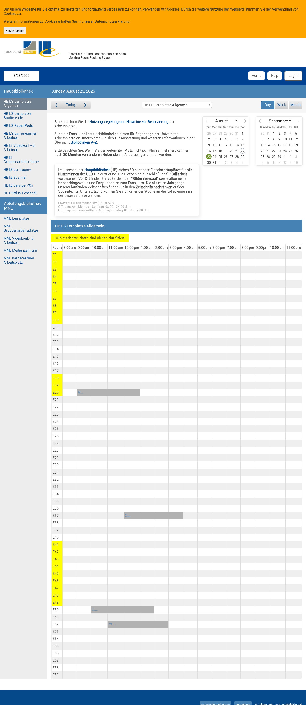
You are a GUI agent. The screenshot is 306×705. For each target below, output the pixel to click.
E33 (56, 486)
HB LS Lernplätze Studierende (17, 115)
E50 (56, 610)
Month (295, 105)
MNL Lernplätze (16, 218)
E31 (56, 472)
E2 (55, 262)
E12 (56, 334)
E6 (55, 291)
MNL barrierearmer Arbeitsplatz (19, 260)
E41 (56, 544)
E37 (56, 516)
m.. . (111, 624)
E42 (56, 552)
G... (80, 392)
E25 (56, 429)
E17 (56, 371)
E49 (56, 602)
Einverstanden (15, 30)
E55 (56, 646)
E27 (56, 443)
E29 (56, 458)
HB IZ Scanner (15, 177)
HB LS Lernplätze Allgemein (17, 103)
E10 (56, 320)
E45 (56, 573)
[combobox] (177, 105)
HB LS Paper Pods (18, 125)
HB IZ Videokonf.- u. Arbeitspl (20, 147)
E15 (56, 356)
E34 (56, 494)
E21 (56, 400)
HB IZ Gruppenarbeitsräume (21, 159)
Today (71, 105)
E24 (56, 421)
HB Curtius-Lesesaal (20, 193)
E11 (56, 327)
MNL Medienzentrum (20, 250)
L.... (95, 609)
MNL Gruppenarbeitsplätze (21, 228)
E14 (56, 349)
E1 (55, 255)
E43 (56, 559)
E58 (56, 668)
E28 (56, 450)
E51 (56, 617)
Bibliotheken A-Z (84, 142)
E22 (56, 407)
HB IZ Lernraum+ (17, 170)
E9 (55, 313)
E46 (56, 581)
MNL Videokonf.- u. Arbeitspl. (19, 240)
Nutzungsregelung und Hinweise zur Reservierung (128, 122)
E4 (55, 276)
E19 (56, 385)
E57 (56, 660)
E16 (56, 363)
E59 (56, 675)
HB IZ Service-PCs (18, 185)
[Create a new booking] (70, 255)
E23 (56, 414)
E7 (55, 298)
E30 (56, 465)
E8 (55, 306)
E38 (56, 523)
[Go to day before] (56, 105)
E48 (56, 595)
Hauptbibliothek (97, 170)
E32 (56, 479)
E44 (56, 566)
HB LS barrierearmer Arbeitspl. (20, 135)
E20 (56, 392)
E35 (56, 501)
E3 (55, 269)
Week (281, 105)
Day (268, 105)
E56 (56, 653)
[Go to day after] (85, 105)
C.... (127, 515)
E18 (56, 378)
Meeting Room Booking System (90, 58)
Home (256, 76)
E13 (56, 342)
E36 (56, 508)
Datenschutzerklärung (112, 21)
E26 (56, 436)
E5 (55, 284)
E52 (56, 624)
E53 (56, 631)
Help (274, 76)
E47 (56, 588)
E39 (56, 530)
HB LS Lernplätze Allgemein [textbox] (166, 105)
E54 (56, 639)
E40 (56, 537)
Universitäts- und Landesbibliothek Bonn (97, 54)
